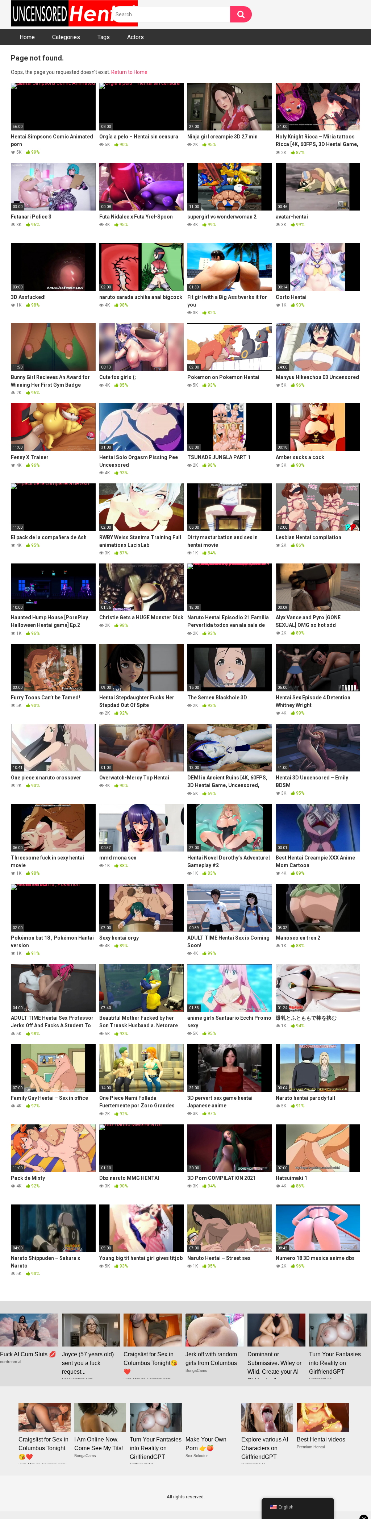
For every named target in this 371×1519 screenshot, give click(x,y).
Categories (66, 37)
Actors (135, 37)
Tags (103, 37)
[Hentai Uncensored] (74, 14)
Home (27, 37)
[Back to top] (347, 1497)
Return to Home (129, 72)
